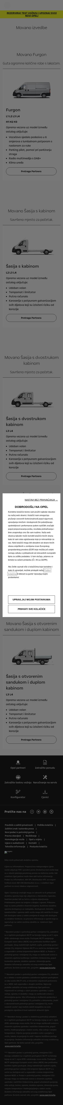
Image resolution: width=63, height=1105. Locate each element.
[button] (41, 500)
